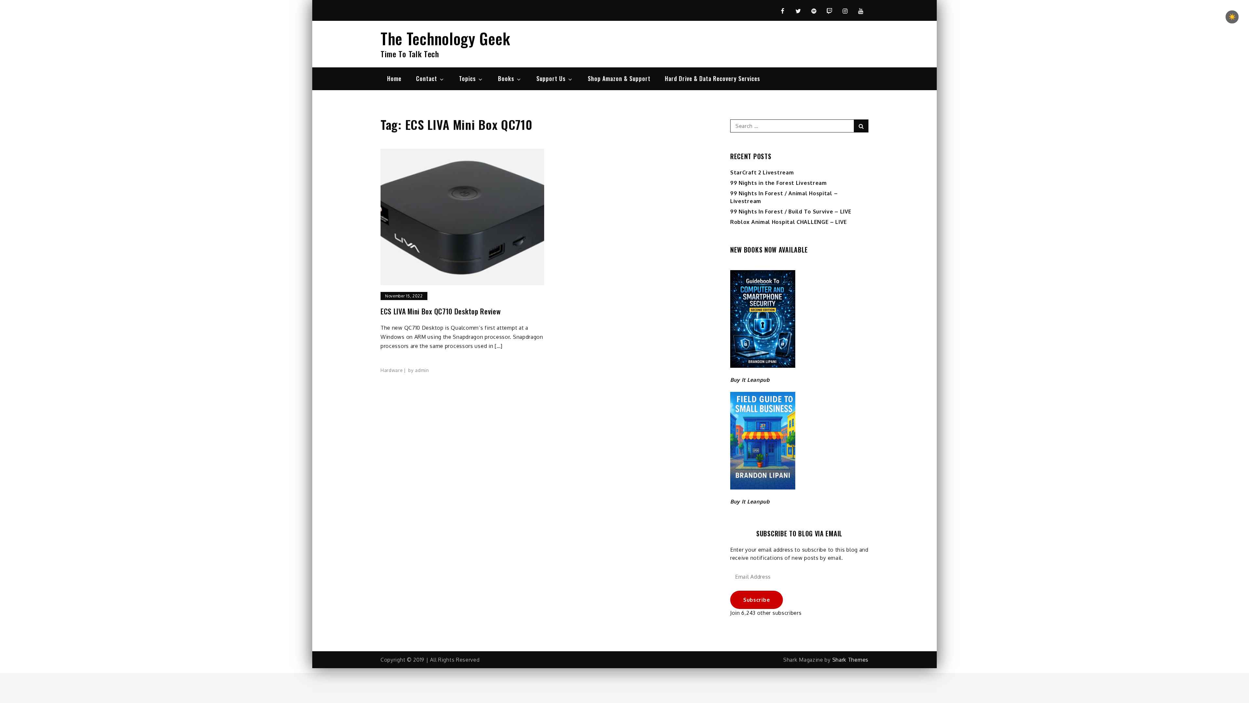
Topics (467, 78)
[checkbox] (1232, 16)
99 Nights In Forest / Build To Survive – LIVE (791, 211)
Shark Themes (850, 659)
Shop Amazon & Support (619, 78)
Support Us (551, 78)
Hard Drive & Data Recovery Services (712, 78)
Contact (426, 78)
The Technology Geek (445, 38)
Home (394, 78)
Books (506, 78)
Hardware (392, 370)
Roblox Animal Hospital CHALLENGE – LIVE (788, 222)
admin (422, 370)
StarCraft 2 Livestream (762, 172)
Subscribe (756, 600)
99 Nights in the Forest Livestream (778, 183)
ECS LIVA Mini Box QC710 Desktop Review (441, 311)
